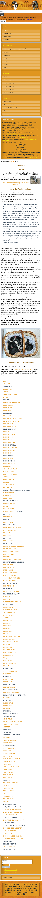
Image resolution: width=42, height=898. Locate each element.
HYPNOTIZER (8, 596)
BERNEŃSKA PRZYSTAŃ (11, 402)
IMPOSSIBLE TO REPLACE (12, 602)
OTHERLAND (7, 674)
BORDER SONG (8, 458)
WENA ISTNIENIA (9, 796)
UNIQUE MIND (8, 777)
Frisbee (6, 64)
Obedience (6, 52)
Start (10, 161)
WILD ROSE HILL (9, 799)
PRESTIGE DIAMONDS (11, 692)
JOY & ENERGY (8, 615)
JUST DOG (7, 618)
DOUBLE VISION (8, 509)
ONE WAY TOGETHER (10, 671)
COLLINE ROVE (8, 485)
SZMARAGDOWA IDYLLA (11, 759)
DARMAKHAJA (8, 498)
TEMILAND (7, 764)
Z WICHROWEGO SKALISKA (12, 836)
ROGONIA (6, 708)
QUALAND (6, 698)
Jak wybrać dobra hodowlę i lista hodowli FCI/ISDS (16, 183)
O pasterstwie (7, 111)
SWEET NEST (8, 756)
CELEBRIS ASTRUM (10, 474)
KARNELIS (6, 623)
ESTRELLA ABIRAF (9, 522)
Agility (5, 58)
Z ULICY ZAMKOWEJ (10, 831)
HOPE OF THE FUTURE (11, 591)
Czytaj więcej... (31, 19)
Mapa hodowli (7, 33)
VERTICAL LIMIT (8, 788)
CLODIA (6, 482)
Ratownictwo (7, 55)
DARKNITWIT (7, 495)
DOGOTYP (6, 506)
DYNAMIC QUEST (9, 511)
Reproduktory (7, 36)
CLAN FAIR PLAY (9, 479)
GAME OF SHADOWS (10, 573)
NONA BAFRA (7, 666)
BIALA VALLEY (8, 405)
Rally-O (6, 67)
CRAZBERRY (7, 487)
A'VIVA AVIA (7, 397)
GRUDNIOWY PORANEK (11, 578)
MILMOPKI (6, 644)
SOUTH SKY (7, 743)
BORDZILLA (7, 432)
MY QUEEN (7, 658)
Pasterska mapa (7, 101)
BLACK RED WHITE (9, 426)
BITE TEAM (7, 416)
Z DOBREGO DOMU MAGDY (12, 809)
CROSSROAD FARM (10, 469)
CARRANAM (7, 466)
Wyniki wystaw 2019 (9, 80)
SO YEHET (6, 737)
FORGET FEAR (8, 554)
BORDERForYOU (9, 442)
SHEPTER (6, 727)
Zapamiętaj (5, 865)
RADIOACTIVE (8, 703)
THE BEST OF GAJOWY (11, 767)
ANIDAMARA (7, 389)
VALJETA (6, 785)
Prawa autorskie (8, 877)
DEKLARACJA (24, 137)
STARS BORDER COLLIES (12, 748)
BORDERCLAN (8, 453)
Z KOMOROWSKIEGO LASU (12, 812)
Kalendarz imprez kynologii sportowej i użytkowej (16, 49)
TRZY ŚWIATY (8, 772)
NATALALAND (7, 660)
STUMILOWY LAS (9, 753)
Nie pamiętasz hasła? (10, 872)
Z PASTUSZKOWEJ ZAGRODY (13, 820)
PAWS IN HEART (8, 679)
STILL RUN (7, 751)
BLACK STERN (8, 424)
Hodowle (6, 30)
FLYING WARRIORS (10, 549)
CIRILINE (6, 477)
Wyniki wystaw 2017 (9, 89)
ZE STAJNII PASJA (9, 846)
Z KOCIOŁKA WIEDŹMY (11, 815)
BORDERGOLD (8, 437)
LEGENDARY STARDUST (11, 636)
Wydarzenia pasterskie (9, 104)
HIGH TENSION (8, 586)
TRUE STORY (8, 769)
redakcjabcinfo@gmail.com (23, 369)
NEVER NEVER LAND (10, 663)
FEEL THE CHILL (9, 535)
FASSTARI (6, 533)
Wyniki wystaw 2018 (9, 86)
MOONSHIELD (8, 655)
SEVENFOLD (7, 719)
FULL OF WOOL (8, 567)
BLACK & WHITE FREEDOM (12, 418)
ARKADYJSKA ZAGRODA (11, 394)
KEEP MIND (7, 626)
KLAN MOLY (7, 628)
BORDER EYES (8, 440)
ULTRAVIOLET (8, 775)
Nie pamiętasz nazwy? (10, 870)
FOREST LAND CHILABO (11, 551)
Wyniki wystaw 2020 (9, 83)
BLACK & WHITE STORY (11, 421)
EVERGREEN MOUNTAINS (12, 527)
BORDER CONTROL (10, 434)
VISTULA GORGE (9, 791)
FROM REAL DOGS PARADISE (13, 546)
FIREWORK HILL (8, 541)
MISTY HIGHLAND (9, 652)
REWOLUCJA (7, 705)
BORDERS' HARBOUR (10, 463)
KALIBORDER (7, 620)
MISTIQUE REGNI (9, 650)
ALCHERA (6, 381)
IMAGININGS (7, 599)
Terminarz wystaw (8, 77)
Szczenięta (6, 39)
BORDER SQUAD (9, 450)
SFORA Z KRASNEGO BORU (12, 721)
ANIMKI (6, 392)
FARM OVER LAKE (9, 530)
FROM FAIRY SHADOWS (12, 559)
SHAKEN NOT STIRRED (11, 724)
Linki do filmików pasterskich (11, 108)
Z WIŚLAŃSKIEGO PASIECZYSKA (14, 838)
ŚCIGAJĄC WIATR (9, 761)
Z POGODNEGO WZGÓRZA (12, 828)
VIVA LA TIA (7, 793)
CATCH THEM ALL (9, 471)
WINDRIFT (6, 801)
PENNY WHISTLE (9, 682)
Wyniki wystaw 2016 (9, 92)
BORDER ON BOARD (10, 447)
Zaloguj (6, 867)
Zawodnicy (6, 114)
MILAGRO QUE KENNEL (11, 642)
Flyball (5, 61)
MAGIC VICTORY (9, 639)
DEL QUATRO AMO (9, 503)
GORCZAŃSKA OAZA (10, 575)
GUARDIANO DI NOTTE (11, 580)
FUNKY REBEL (8, 570)
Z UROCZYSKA (8, 833)
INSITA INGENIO (8, 607)
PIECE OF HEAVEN (9, 687)
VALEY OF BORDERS (10, 783)
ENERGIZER (7, 517)
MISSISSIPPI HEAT (9, 647)
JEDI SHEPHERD (9, 612)
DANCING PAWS (8, 493)
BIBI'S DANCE (8, 408)
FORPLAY (6, 557)
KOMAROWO (7, 631)
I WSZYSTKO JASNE (10, 610)
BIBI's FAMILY (7, 410)
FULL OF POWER (9, 565)
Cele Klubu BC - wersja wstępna (16, 134)
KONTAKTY (33, 157)
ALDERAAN (7, 384)
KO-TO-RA (6, 634)
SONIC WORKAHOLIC (10, 740)
